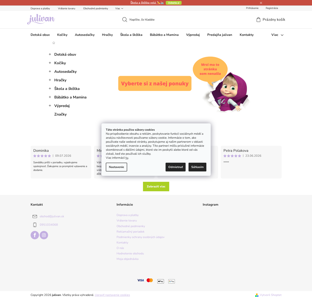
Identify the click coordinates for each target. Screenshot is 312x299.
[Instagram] (44, 235)
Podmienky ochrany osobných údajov (140, 237)
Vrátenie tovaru (66, 8)
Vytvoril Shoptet (271, 295)
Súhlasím (197, 167)
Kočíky (60, 63)
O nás (120, 248)
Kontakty (122, 243)
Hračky (60, 80)
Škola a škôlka (67, 88)
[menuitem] (40, 35)
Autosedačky (65, 71)
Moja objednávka (127, 259)
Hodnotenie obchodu (130, 254)
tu (126, 158)
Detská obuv (65, 54)
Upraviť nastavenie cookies (112, 295)
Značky (60, 114)
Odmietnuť (175, 167)
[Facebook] (35, 235)
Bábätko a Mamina (70, 97)
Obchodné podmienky (95, 8)
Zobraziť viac (156, 187)
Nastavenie (116, 167)
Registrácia (272, 8)
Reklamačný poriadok (130, 232)
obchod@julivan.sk (52, 216)
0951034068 (49, 225)
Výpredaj (62, 105)
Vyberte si (173, 2)
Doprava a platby (40, 8)
